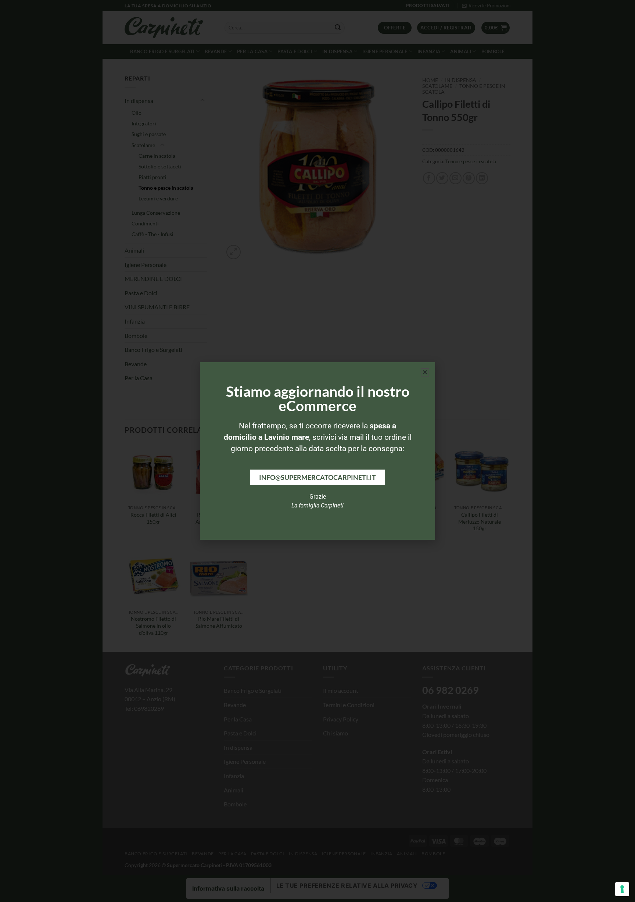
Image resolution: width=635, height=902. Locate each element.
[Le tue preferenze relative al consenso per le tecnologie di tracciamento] (622, 889)
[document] (317, 451)
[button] (425, 372)
